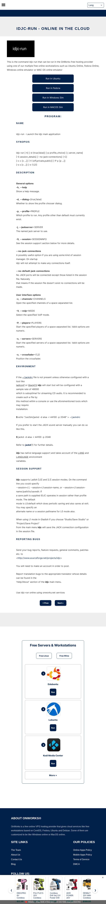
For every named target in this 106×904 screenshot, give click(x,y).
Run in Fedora (53, 88)
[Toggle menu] (3, 5)
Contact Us (16, 859)
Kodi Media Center (53, 755)
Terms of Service (81, 859)
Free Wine (64, 656)
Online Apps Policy (82, 850)
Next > (61, 603)
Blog (13, 864)
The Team (16, 850)
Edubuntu (53, 684)
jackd (28, 444)
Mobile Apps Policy (82, 855)
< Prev (46, 603)
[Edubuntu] (54, 673)
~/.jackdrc (27, 377)
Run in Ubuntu (53, 78)
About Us (15, 855)
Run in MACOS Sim (53, 107)
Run (53, 692)
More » (53, 775)
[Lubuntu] (54, 709)
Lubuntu (53, 719)
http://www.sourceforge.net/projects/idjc (39, 558)
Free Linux (44, 656)
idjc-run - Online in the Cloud (53, 28)
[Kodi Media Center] (54, 745)
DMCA (76, 864)
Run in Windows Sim (53, 97)
